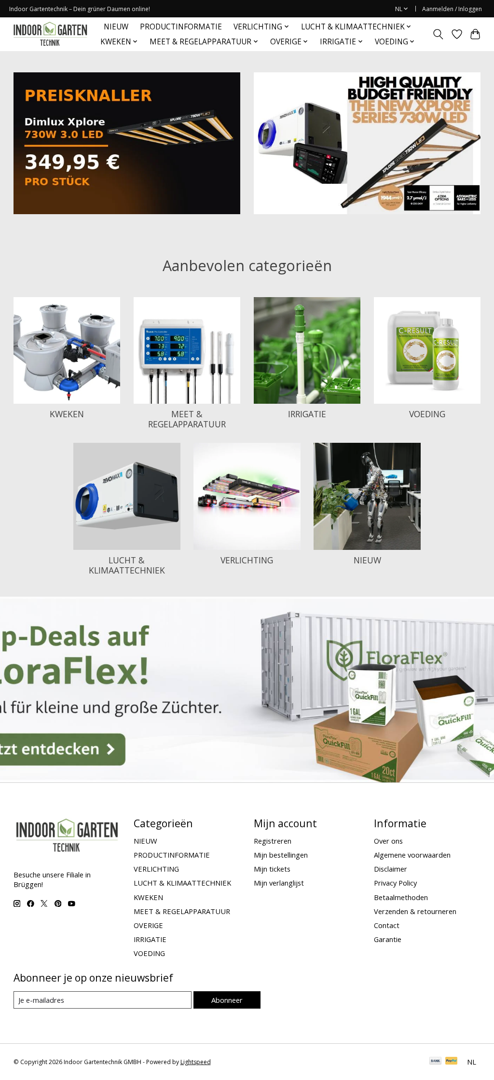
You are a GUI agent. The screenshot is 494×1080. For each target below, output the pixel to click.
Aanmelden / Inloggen (452, 9)
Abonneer (227, 1000)
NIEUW (116, 27)
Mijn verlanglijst (279, 883)
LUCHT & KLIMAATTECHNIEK (127, 565)
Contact (386, 925)
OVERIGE (148, 925)
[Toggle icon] (438, 34)
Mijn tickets (272, 869)
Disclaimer (390, 869)
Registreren (272, 841)
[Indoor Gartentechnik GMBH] (50, 34)
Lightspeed (195, 1062)
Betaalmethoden (401, 897)
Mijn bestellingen (281, 855)
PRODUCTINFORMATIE (181, 27)
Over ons (388, 841)
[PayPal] (451, 1061)
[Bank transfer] (435, 1061)
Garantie (387, 939)
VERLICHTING (246, 560)
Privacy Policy (395, 883)
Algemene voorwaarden (412, 855)
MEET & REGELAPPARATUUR (187, 419)
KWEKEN (67, 414)
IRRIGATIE (307, 414)
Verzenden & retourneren (415, 911)
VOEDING (427, 414)
